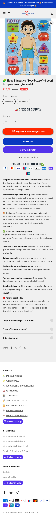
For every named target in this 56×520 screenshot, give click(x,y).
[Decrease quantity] (6, 121)
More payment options (28, 157)
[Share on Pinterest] (20, 347)
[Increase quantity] (15, 121)
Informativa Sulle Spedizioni (15, 446)
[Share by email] (25, 347)
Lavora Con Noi (9, 477)
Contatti (6, 472)
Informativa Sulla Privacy (14, 441)
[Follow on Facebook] (4, 492)
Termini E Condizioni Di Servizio (17, 451)
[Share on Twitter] (16, 347)
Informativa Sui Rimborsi (14, 436)
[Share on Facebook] (11, 347)
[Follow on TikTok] (17, 492)
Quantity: (7, 116)
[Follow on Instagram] (11, 492)
